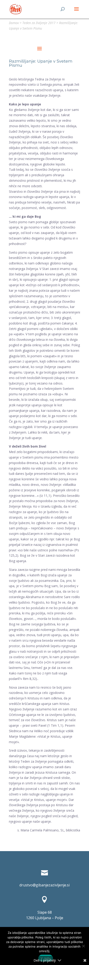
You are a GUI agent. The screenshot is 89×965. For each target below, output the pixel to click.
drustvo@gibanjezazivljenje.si (44, 885)
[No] (83, 946)
